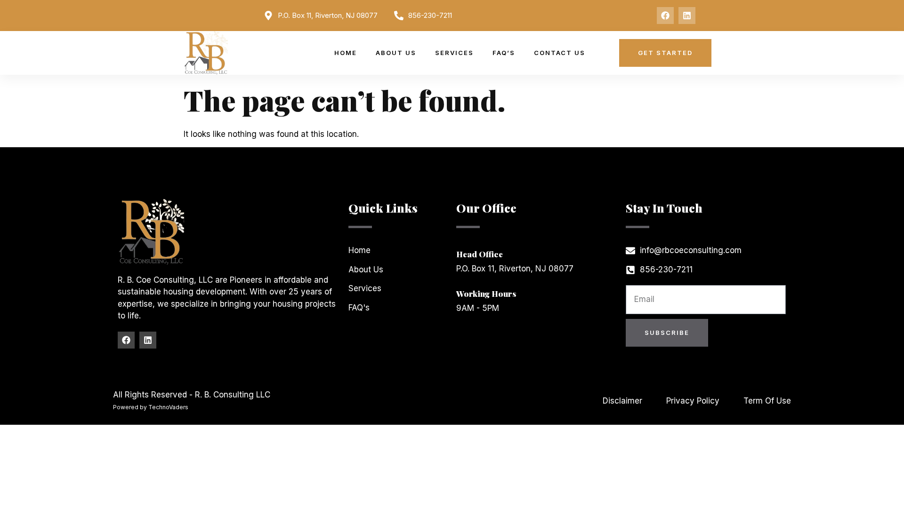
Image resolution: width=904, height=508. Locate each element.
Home (345, 52)
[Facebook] (665, 15)
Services (454, 52)
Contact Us (559, 52)
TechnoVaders (168, 407)
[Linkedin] (686, 15)
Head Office (479, 254)
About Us (396, 52)
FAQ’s (503, 52)
